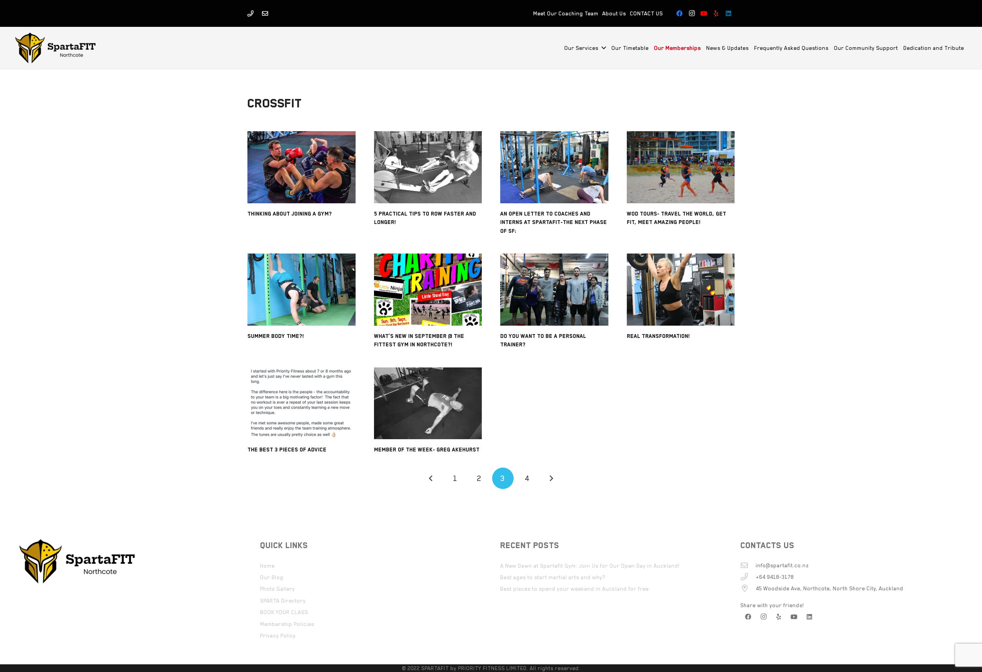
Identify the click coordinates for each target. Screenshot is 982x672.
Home (267, 566)
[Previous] (431, 478)
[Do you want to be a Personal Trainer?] (554, 290)
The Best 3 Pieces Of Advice (286, 449)
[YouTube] (704, 13)
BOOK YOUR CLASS (284, 612)
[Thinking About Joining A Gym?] (301, 167)
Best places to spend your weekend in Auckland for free (574, 589)
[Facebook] (679, 13)
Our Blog (271, 577)
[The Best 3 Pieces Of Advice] (301, 403)
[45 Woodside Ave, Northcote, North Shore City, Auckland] (748, 588)
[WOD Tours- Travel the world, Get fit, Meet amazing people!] (681, 167)
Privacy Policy (278, 635)
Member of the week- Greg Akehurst (426, 449)
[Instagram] (691, 13)
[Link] (250, 13)
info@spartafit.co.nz (782, 565)
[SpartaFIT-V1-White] (55, 48)
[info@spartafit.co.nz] (748, 565)
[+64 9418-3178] (748, 576)
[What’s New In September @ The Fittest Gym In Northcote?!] (428, 290)
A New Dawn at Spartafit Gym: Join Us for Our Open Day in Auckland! (590, 566)
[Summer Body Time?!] (301, 290)
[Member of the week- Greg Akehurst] (428, 403)
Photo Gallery (277, 589)
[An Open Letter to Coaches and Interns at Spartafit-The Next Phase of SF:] (554, 167)
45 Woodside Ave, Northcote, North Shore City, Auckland (829, 588)
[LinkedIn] (728, 13)
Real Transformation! (658, 336)
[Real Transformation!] (681, 290)
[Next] (551, 478)
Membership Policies (287, 624)
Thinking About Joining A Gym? (289, 214)
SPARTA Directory (283, 601)
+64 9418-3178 (775, 577)
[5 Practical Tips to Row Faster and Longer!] (428, 167)
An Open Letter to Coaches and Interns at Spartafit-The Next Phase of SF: (553, 222)
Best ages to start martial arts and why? (552, 577)
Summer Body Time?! (275, 336)
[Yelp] (716, 13)
